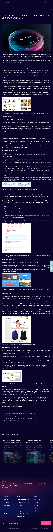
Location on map (6, 489)
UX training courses (15, 416)
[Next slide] (50, 435)
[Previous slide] (47, 435)
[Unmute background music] (47, 2)
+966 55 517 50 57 (42, 483)
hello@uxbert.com (27, 483)
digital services (8, 418)
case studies (30, 418)
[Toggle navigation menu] (50, 2)
